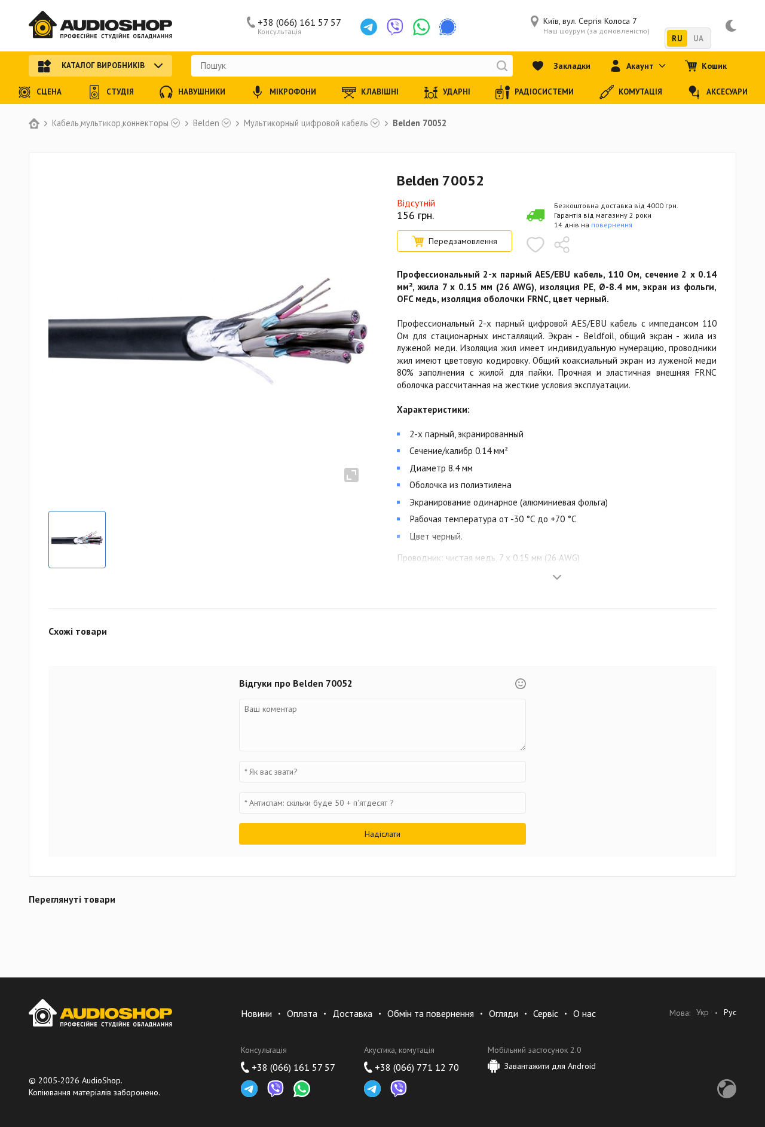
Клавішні (380, 92)
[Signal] (447, 27)
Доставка (352, 1013)
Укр (702, 1012)
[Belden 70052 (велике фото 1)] (77, 539)
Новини (256, 1013)
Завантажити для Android (550, 1066)
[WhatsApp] (421, 27)
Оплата (302, 1013)
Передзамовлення (463, 241)
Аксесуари (727, 92)
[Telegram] (368, 27)
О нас (584, 1013)
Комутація (640, 92)
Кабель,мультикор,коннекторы (110, 123)
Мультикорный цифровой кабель (306, 123)
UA (698, 38)
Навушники (201, 92)
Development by (726, 1088)
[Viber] (395, 27)
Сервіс (545, 1013)
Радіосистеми (544, 92)
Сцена (49, 92)
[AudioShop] (100, 26)
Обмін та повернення (430, 1013)
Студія (120, 92)
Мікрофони (293, 92)
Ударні (456, 92)
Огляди (503, 1013)
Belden (206, 123)
